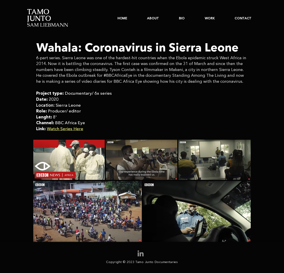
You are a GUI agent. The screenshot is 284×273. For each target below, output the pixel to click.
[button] (65, 129)
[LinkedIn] (140, 253)
